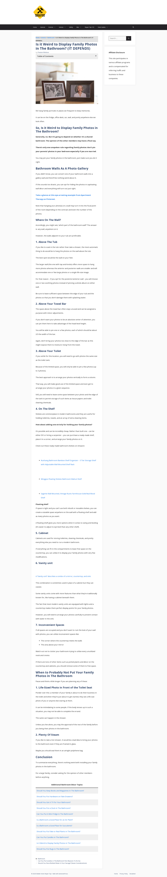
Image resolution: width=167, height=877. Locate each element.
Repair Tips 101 (89, 27)
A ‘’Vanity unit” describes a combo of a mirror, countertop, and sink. (63, 576)
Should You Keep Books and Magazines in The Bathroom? (60, 791)
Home (35, 27)
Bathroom (41, 859)
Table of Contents (45, 56)
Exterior (50, 27)
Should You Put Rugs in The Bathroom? (53, 849)
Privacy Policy (124, 874)
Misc (77, 27)
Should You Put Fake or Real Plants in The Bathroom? (58, 831)
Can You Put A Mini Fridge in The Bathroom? (55, 814)
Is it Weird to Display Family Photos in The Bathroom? (58, 843)
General (42, 27)
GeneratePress (63, 874)
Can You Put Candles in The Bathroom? (53, 837)
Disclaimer (133, 874)
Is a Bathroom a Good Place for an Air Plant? (55, 820)
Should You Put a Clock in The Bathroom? (54, 808)
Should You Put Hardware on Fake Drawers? (55, 796)
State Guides (102, 27)
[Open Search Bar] (133, 27)
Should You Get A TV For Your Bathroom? (54, 802)
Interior (61, 27)
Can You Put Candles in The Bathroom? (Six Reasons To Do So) (59, 861)
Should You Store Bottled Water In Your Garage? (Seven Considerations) (62, 863)
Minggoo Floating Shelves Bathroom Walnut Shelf (61, 479)
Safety (71, 27)
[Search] (128, 38)
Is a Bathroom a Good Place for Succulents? (54, 825)
